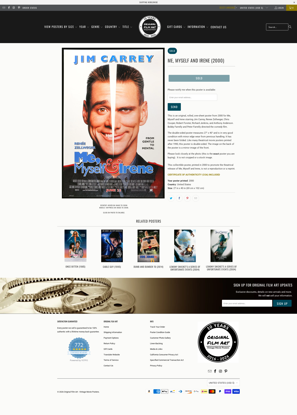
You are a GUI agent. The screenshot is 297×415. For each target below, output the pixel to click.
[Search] (290, 27)
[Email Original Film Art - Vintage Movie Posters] (3, 7)
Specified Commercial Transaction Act (167, 360)
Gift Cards (108, 349)
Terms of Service (111, 360)
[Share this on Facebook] (179, 198)
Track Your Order (157, 327)
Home (106, 327)
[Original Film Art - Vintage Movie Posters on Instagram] (13, 7)
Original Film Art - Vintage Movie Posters (81, 392)
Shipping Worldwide (148, 2)
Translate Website (112, 354)
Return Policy (109, 343)
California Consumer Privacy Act (164, 354)
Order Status (30, 7)
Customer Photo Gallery (160, 338)
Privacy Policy (156, 365)
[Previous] (61, 251)
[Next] (235, 251)
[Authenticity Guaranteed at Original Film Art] (57, 364)
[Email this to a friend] (195, 198)
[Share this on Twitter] (171, 198)
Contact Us (108, 365)
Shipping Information (113, 332)
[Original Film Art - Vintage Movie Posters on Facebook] (8, 7)
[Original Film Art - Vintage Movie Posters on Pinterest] (18, 7)
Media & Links (156, 349)
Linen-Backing (156, 343)
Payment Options (111, 338)
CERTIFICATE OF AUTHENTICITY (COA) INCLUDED (194, 174)
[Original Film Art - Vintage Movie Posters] (150, 27)
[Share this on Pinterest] (187, 198)
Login (281, 7)
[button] (60, 27)
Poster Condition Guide (160, 332)
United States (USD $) (252, 7)
